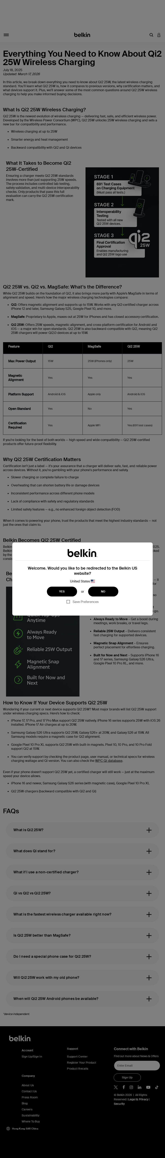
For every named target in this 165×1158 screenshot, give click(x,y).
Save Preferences (86, 602)
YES (62, 591)
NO (103, 591)
